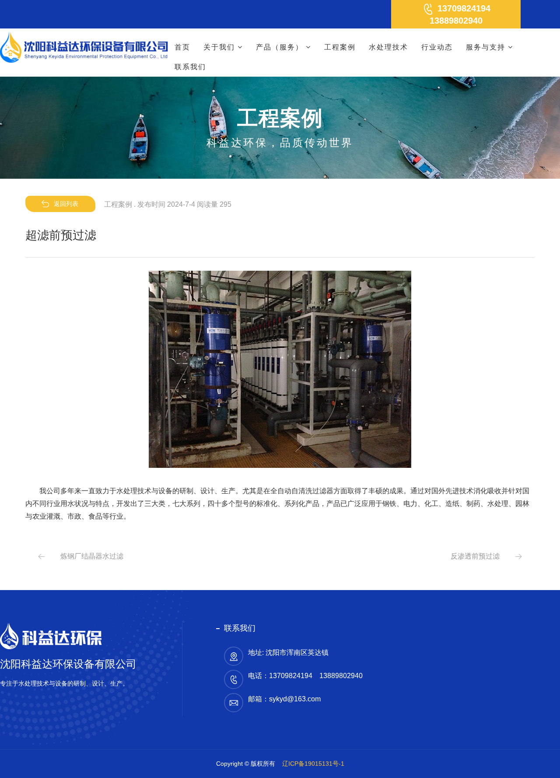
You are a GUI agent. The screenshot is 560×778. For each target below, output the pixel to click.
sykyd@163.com (295, 699)
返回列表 (66, 203)
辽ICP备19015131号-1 (313, 763)
